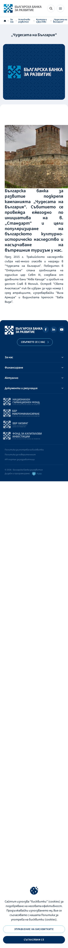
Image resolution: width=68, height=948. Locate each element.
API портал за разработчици (20, 459)
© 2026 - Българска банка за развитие (24, 469)
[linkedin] (53, 330)
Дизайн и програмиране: (17, 473)
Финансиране (14, 368)
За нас (12, 21)
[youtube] (61, 330)
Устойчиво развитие (24, 21)
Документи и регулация (21, 388)
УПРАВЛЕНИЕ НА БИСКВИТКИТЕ (34, 929)
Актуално (11, 378)
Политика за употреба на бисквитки (24, 449)
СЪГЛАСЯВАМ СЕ (34, 940)
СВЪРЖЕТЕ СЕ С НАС (33, 342)
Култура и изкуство (41, 21)
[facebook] (45, 330)
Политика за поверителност (20, 454)
